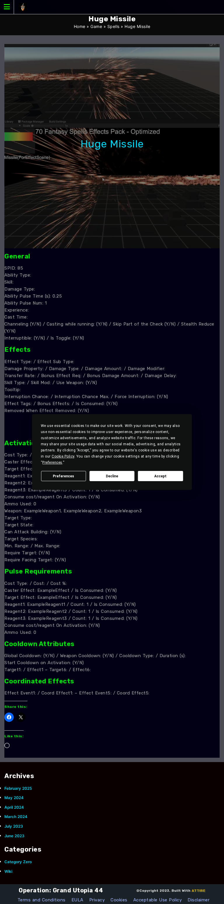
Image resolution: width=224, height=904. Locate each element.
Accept (160, 476)
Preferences (63, 476)
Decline (112, 476)
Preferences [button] (52, 462)
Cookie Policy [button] (63, 456)
